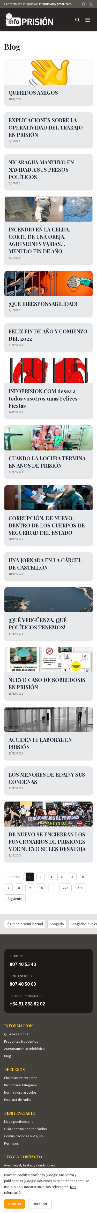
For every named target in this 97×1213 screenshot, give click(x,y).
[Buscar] (77, 20)
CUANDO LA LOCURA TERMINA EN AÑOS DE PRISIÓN (47, 462)
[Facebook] (83, 4)
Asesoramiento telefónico (24, 1048)
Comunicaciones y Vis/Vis (23, 1136)
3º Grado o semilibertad (24, 924)
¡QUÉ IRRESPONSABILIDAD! (43, 303)
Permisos (11, 1143)
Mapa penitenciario (19, 1121)
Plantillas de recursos (21, 1078)
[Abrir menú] (88, 20)
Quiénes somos (16, 1034)
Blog (7, 1056)
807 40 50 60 (23, 984)
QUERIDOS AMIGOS (33, 92)
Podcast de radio (17, 1099)
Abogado (57, 924)
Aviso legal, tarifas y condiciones (29, 1165)
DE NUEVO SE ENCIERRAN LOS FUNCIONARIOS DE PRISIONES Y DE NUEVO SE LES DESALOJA (47, 841)
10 (41, 888)
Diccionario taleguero (20, 1085)
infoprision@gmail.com (55, 4)
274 (80, 888)
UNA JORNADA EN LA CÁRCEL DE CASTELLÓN (45, 564)
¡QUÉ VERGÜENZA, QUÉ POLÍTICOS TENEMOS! (38, 623)
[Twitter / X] (91, 4)
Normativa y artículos (20, 1092)
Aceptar (14, 1203)
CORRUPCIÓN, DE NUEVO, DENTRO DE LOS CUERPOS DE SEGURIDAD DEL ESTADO (47, 525)
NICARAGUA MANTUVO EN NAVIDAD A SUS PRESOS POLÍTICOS (41, 169)
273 (65, 888)
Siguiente (15, 898)
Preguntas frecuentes (21, 1041)
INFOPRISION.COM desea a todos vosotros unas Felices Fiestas (43, 398)
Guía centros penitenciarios (25, 1129)
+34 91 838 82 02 (27, 1004)
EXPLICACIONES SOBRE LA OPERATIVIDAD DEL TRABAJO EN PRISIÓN (46, 127)
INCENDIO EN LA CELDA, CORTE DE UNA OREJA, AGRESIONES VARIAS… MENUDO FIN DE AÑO (39, 240)
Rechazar (40, 1203)
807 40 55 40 (23, 964)
